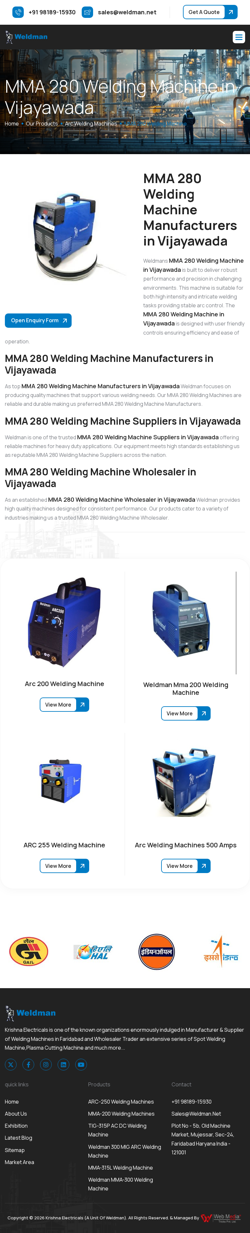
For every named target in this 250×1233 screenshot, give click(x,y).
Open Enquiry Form (35, 320)
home (12, 123)
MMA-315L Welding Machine (120, 1167)
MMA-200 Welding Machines (121, 1113)
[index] (26, 37)
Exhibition (16, 1125)
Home (12, 1101)
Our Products (42, 123)
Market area (19, 1162)
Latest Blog (18, 1137)
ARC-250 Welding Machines (121, 1101)
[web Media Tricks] (221, 1218)
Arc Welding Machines (91, 123)
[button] (239, 37)
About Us (16, 1113)
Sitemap (15, 1150)
